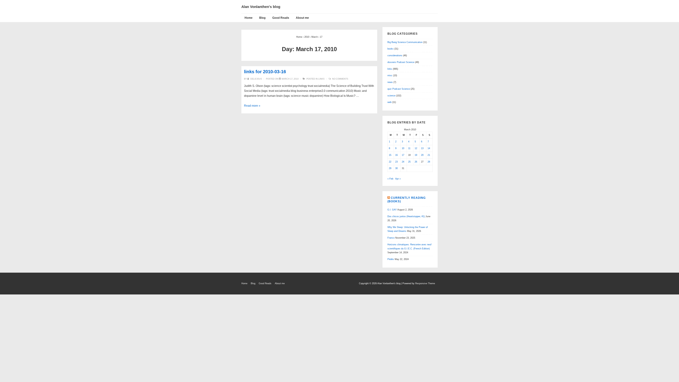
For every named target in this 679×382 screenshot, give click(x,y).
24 (403, 161)
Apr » (398, 178)
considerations (394, 55)
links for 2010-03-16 (265, 71)
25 (409, 161)
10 (403, 148)
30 (396, 168)
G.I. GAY (392, 209)
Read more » (252, 105)
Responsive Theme (425, 283)
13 (422, 148)
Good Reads (280, 17)
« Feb (390, 178)
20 (422, 155)
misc (389, 75)
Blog (262, 17)
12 (416, 148)
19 (416, 155)
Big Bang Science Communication (404, 42)
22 (390, 161)
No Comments (340, 79)
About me (302, 17)
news (390, 82)
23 (396, 161)
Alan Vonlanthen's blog (260, 7)
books (390, 48)
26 (416, 161)
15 (390, 155)
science (391, 95)
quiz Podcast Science (398, 89)
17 (403, 155)
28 (429, 161)
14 (429, 148)
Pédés (390, 259)
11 (409, 148)
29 (390, 168)
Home (249, 17)
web (389, 102)
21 (429, 155)
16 (396, 155)
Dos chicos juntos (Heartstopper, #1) (406, 216)
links (321, 79)
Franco (390, 237)
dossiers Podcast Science (400, 62)
